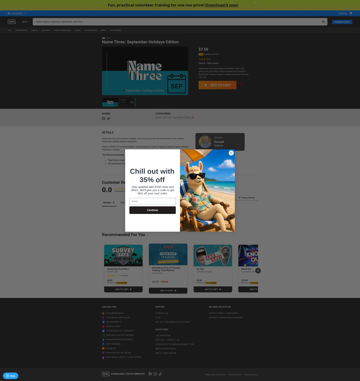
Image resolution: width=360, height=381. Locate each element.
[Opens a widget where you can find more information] (10, 376)
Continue (152, 210)
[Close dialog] (231, 152)
